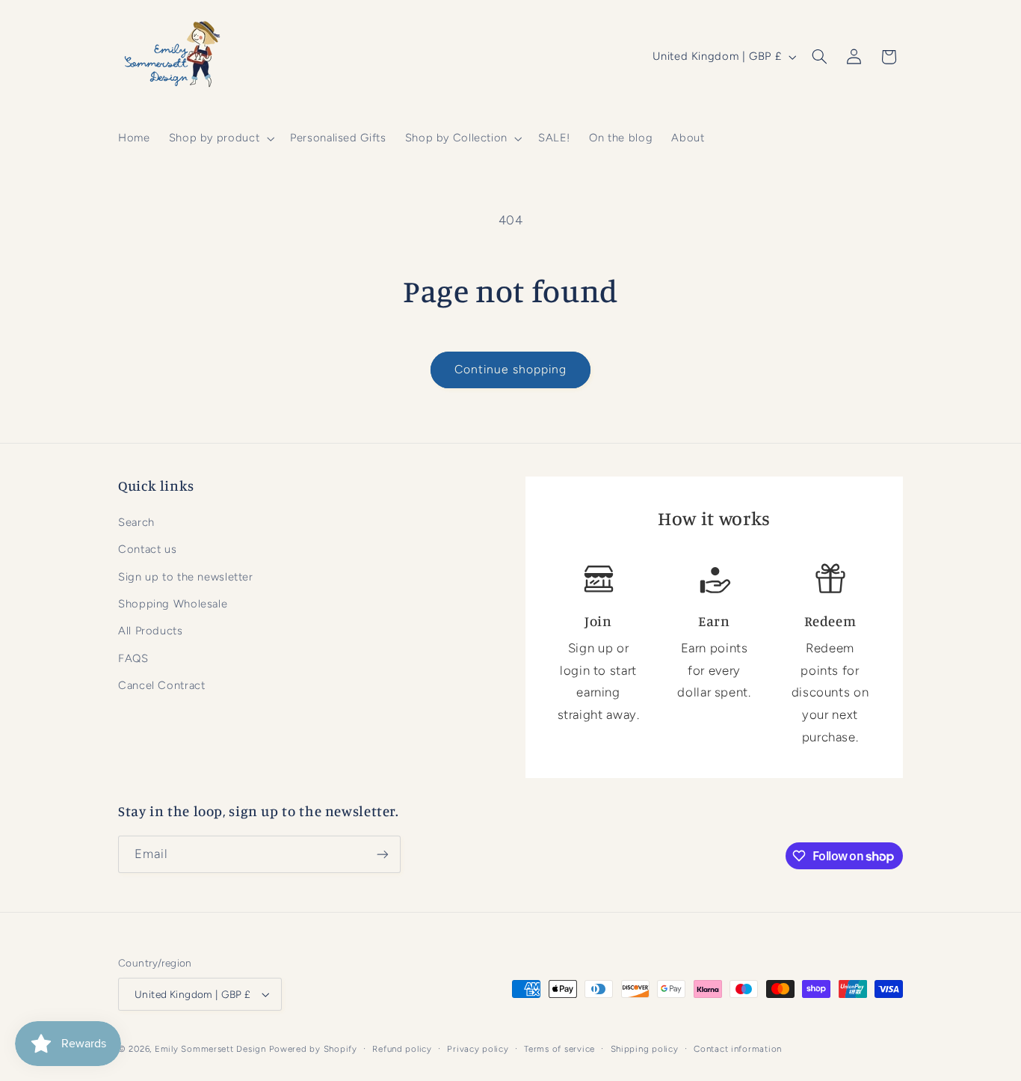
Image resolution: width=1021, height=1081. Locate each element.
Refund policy (402, 1049)
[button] (219, 138)
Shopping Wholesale (172, 603)
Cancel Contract (161, 685)
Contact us (147, 549)
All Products (150, 630)
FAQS (133, 658)
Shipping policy (645, 1049)
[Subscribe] (382, 854)
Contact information (738, 1049)
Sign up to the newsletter (185, 577)
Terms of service (559, 1049)
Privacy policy (477, 1049)
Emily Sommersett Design (210, 1049)
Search (136, 522)
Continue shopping (510, 369)
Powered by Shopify (313, 1049)
